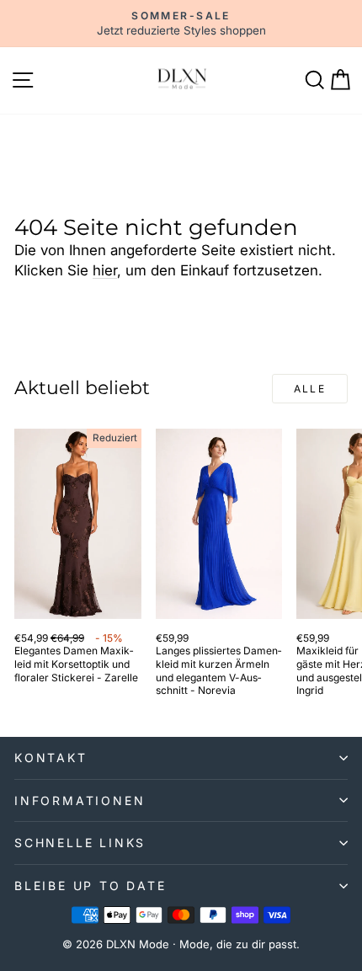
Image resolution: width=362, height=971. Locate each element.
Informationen (79, 800)
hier (105, 270)
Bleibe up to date (90, 885)
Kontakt (51, 757)
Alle (310, 388)
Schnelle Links (80, 842)
